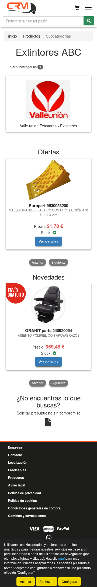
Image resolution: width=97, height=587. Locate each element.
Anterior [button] (37, 262)
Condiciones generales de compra (34, 508)
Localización (17, 462)
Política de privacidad (24, 492)
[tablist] (48, 212)
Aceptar (25, 581)
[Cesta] (77, 7)
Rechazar (46, 581)
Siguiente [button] (58, 262)
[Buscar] (89, 20)
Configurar (69, 581)
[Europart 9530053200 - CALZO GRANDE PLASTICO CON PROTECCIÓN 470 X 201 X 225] (48, 180)
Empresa (15, 447)
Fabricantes (17, 469)
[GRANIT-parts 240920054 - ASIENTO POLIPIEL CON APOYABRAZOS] (48, 304)
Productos (31, 36)
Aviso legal (16, 485)
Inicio (12, 36)
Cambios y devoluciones (27, 515)
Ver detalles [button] (48, 241)
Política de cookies (22, 500)
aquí (61, 558)
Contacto (15, 454)
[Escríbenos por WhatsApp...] (48, 538)
